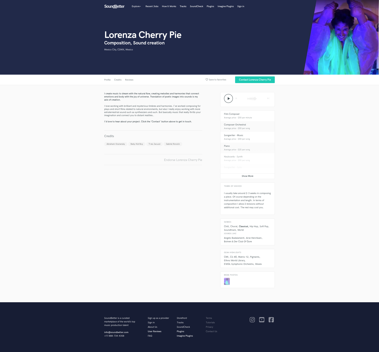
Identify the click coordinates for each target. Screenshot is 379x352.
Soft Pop (264, 226)
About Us (152, 327)
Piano (227, 146)
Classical (243, 226)
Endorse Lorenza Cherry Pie (183, 160)
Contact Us (211, 331)
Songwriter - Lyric (233, 167)
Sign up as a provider (158, 318)
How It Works (169, 6)
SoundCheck (196, 6)
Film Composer (232, 114)
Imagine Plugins (226, 6)
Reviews (129, 79)
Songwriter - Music (233, 135)
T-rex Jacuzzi (154, 144)
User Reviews (154, 331)
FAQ (150, 336)
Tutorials (210, 322)
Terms (209, 318)
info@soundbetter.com (116, 332)
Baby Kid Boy (137, 144)
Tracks (183, 6)
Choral (233, 226)
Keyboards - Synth (233, 156)
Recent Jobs (152, 6)
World (240, 230)
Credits (118, 79)
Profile (107, 79)
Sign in (240, 6)
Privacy (209, 327)
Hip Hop (254, 226)
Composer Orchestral (235, 124)
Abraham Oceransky (116, 144)
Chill (226, 226)
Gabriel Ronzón (173, 144)
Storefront (182, 318)
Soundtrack (230, 230)
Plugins (210, 6)
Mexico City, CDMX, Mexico (118, 49)
